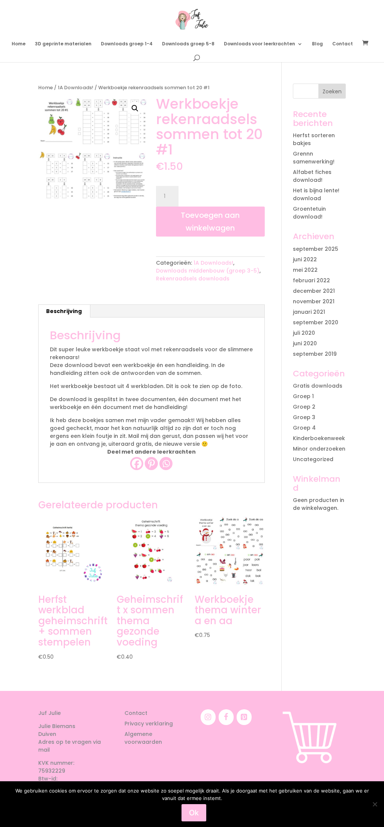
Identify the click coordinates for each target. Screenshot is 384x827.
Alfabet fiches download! (312, 176)
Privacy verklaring (148, 723)
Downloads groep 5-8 (188, 44)
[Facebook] (136, 463)
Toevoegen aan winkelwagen (210, 221)
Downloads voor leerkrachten (259, 44)
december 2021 (314, 291)
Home (19, 44)
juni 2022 (305, 259)
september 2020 (315, 322)
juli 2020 (304, 333)
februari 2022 (311, 280)
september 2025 (315, 249)
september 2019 (315, 354)
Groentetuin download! (309, 212)
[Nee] (374, 804)
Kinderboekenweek (319, 438)
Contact (342, 44)
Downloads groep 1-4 (127, 44)
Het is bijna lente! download (316, 194)
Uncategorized (313, 459)
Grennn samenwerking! (313, 157)
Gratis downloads (317, 386)
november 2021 (313, 301)
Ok (194, 812)
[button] (135, 108)
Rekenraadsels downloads (193, 278)
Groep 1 (303, 396)
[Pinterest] (151, 463)
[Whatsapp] (165, 463)
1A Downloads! (75, 87)
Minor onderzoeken (319, 448)
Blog (317, 44)
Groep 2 (304, 407)
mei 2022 (305, 270)
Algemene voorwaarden (143, 738)
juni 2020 (305, 343)
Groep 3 (304, 417)
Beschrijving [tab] (64, 311)
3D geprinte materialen (63, 44)
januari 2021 (309, 312)
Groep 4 (304, 427)
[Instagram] (208, 717)
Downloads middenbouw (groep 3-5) (208, 270)
